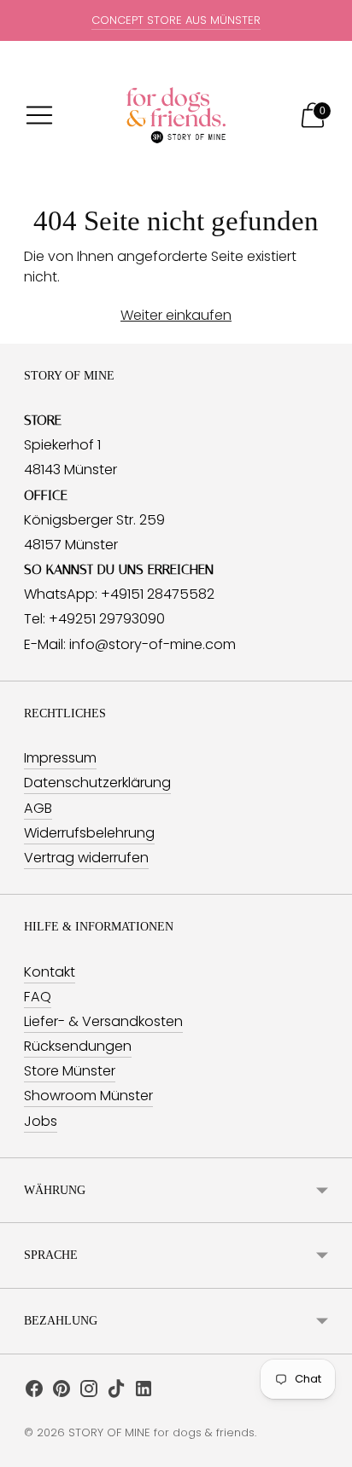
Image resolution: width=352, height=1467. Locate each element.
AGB (38, 808)
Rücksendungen (78, 1046)
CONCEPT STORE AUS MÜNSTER (176, 20)
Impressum (60, 758)
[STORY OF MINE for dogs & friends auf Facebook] (34, 1392)
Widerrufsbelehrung (89, 833)
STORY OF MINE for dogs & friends (161, 1432)
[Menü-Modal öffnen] (39, 115)
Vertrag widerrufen (86, 857)
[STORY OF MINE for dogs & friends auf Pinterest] (61, 1392)
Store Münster (69, 1071)
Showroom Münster (88, 1095)
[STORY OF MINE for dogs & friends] (176, 115)
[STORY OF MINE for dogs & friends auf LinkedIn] (143, 1392)
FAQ (37, 996)
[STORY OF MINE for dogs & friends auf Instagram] (89, 1392)
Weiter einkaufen (176, 315)
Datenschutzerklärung (97, 782)
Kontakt (49, 972)
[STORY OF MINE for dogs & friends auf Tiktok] (116, 1392)
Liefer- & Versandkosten (103, 1021)
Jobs (40, 1121)
